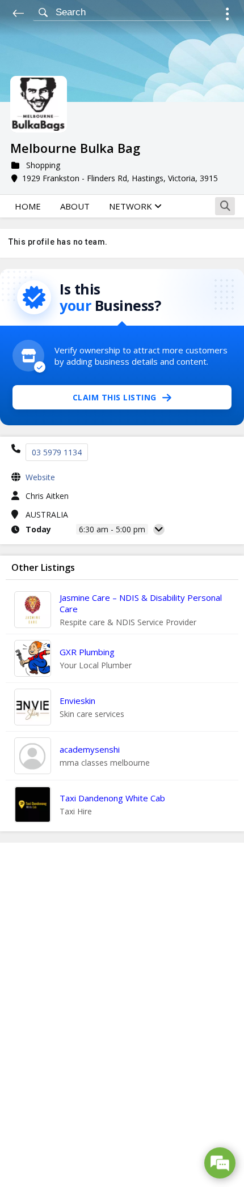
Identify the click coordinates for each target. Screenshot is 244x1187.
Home (28, 206)
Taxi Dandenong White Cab (112, 798)
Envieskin (77, 700)
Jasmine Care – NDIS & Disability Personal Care (141, 603)
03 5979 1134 (57, 452)
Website (40, 477)
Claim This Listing (115, 397)
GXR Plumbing (87, 651)
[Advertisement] (122, 1015)
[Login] (227, 15)
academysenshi (90, 749)
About (75, 206)
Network (131, 206)
